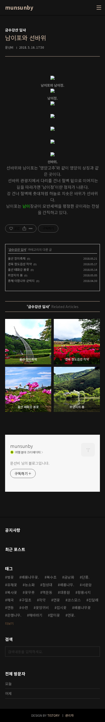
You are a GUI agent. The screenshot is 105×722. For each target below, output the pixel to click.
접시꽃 (62, 607)
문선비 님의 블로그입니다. (29, 463)
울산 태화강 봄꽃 (18, 269)
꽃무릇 (30, 592)
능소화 (30, 584)
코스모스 (74, 599)
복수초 (52, 577)
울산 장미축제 (16, 258)
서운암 (87, 584)
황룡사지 (84, 592)
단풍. (85, 577)
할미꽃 (55, 615)
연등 (10, 607)
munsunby (19, 7)
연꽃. (71, 615)
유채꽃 (12, 584)
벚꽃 (10, 577)
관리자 (69, 715)
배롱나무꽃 (82, 607)
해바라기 (35, 615)
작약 (42, 599)
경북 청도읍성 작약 (20, 264)
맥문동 (47, 592)
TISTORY (53, 715)
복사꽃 (12, 592)
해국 (10, 599)
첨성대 (47, 584)
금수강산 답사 (17, 249)
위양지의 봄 (15, 275)
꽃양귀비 (42, 607)
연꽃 (56, 599)
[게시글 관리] (31, 228)
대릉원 (65, 592)
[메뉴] (99, 8)
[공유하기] (24, 228)
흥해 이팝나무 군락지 (21, 280)
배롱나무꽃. (30, 577)
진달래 (93, 599)
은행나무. (14, 615)
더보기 (9, 623)
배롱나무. (67, 584)
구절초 (26, 599)
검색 (95, 651)
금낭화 (69, 577)
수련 (24, 607)
